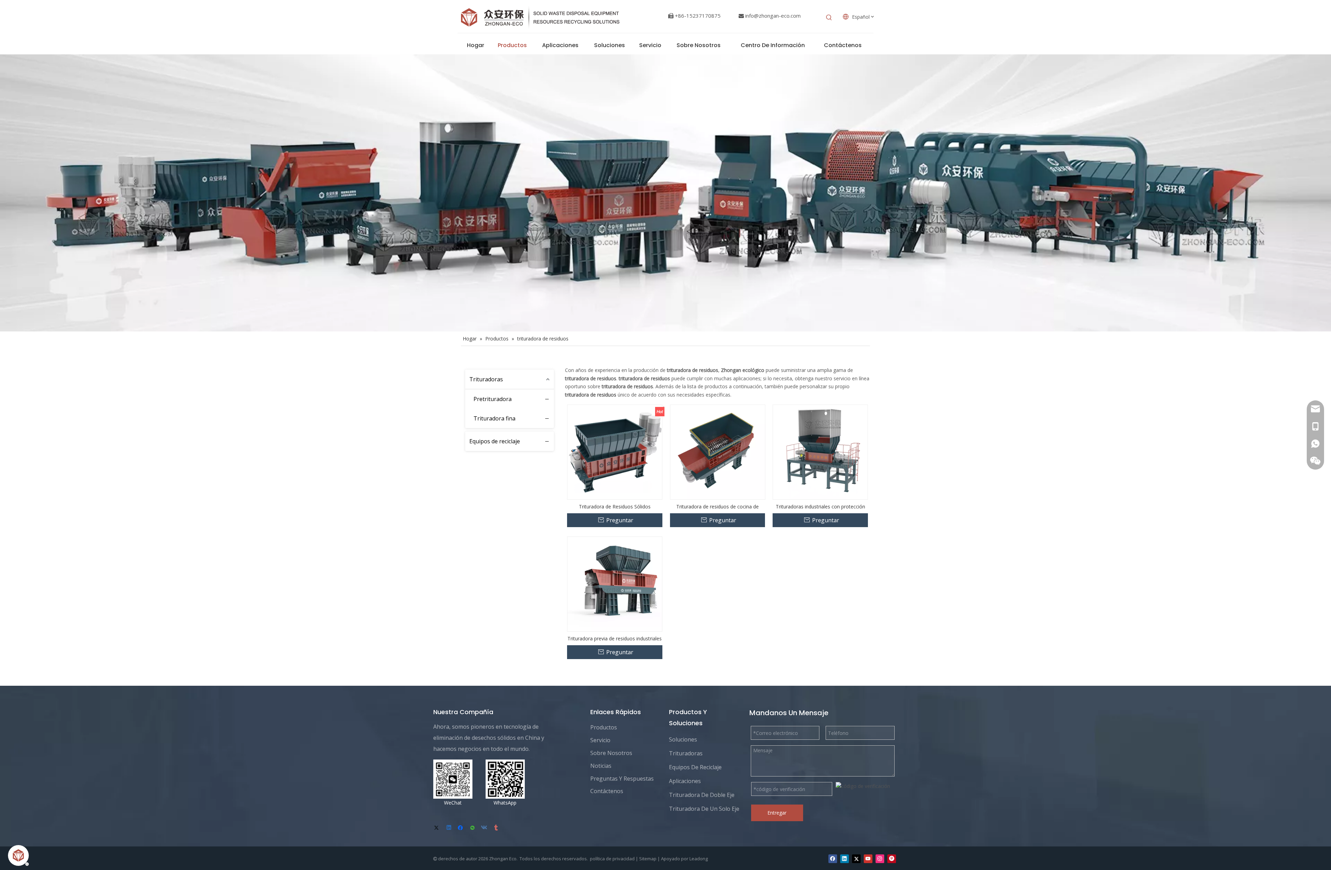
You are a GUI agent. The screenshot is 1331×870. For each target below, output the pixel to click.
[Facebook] (461, 828)
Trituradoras (486, 379)
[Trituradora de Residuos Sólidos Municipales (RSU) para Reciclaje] (614, 451)
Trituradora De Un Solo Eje (704, 809)
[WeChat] (473, 828)
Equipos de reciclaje (494, 441)
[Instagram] (880, 858)
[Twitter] (437, 828)
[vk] (484, 828)
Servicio (600, 740)
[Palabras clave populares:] (829, 17)
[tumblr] (496, 828)
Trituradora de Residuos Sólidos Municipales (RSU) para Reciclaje (614, 506)
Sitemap (647, 858)
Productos (603, 727)
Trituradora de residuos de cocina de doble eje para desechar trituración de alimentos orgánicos (717, 506)
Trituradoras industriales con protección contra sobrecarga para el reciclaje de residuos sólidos (820, 506)
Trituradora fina (494, 418)
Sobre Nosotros (611, 753)
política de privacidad (612, 858)
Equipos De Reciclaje (695, 767)
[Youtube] (868, 858)
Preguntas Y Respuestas (622, 778)
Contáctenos (606, 791)
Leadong (698, 858)
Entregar (776, 812)
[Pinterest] (891, 858)
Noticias (600, 766)
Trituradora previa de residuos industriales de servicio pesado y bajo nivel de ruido (614, 638)
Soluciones (683, 739)
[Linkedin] (449, 828)
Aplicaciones (685, 781)
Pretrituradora (492, 399)
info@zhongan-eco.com (773, 15)
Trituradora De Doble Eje (701, 795)
